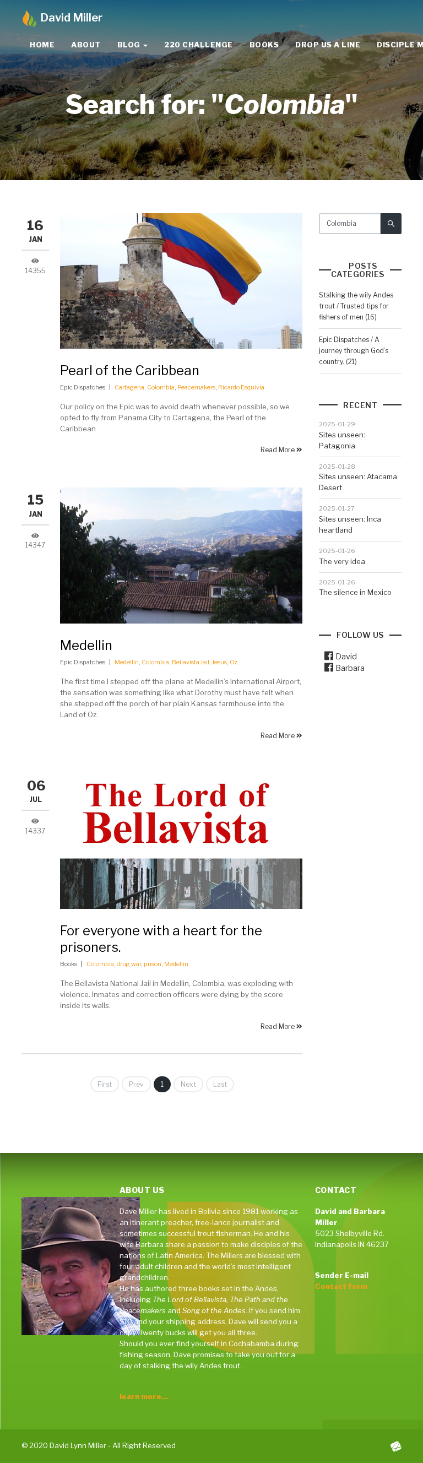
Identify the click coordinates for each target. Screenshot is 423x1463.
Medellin (86, 645)
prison (152, 964)
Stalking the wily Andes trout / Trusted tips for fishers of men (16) (356, 306)
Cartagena (129, 387)
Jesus (219, 662)
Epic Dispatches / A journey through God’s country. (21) (353, 350)
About (86, 44)
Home (42, 44)
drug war (129, 964)
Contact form (341, 1286)
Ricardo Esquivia (241, 387)
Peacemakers (196, 387)
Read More (278, 450)
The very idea (342, 561)
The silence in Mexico (355, 592)
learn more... (144, 1396)
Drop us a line (327, 44)
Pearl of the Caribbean (129, 370)
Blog (130, 44)
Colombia (161, 387)
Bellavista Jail (190, 662)
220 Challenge (198, 44)
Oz (233, 662)
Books (264, 44)
